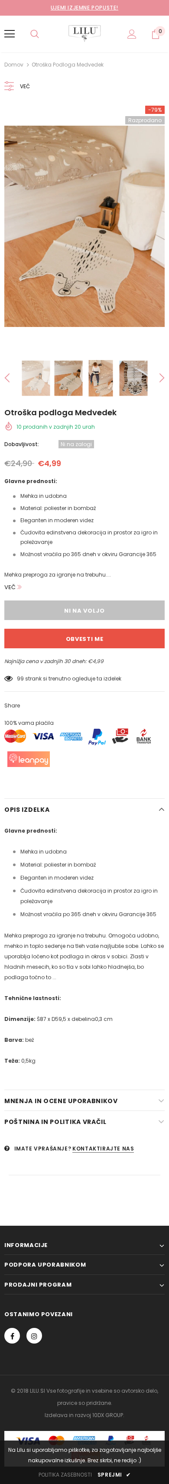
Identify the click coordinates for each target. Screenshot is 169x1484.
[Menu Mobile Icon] (9, 34)
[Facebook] (12, 1336)
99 (20, 678)
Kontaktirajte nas (103, 1148)
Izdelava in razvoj (68, 1415)
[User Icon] (131, 34)
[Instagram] (34, 1336)
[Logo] (84, 33)
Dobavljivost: (21, 444)
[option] (84, 226)
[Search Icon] (34, 34)
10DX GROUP (107, 1415)
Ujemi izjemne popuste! (84, 7)
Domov (13, 64)
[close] (161, 7)
